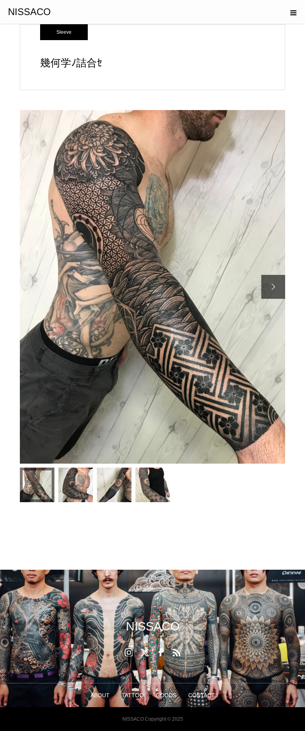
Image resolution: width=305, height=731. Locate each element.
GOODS (166, 695)
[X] (145, 652)
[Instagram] (129, 652)
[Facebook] (160, 652)
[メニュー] (293, 12)
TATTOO (133, 695)
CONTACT (201, 695)
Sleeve (63, 32)
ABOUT (100, 695)
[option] (152, 287)
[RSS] (176, 652)
